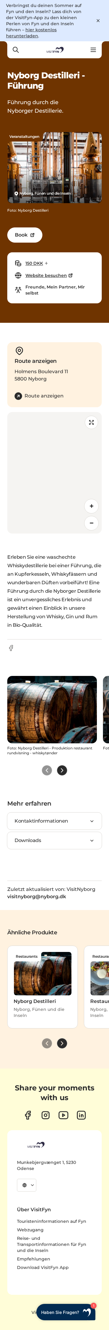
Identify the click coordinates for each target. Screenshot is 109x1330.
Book (21, 235)
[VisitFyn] (35, 1144)
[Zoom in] (91, 506)
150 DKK (34, 263)
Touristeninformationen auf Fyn (51, 1221)
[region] (54, 473)
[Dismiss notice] (98, 21)
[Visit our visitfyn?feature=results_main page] (63, 1115)
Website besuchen (46, 275)
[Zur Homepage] (54, 49)
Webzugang (30, 1230)
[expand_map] (91, 422)
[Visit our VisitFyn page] (27, 1115)
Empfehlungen (33, 1259)
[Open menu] (93, 50)
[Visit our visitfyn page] (45, 1115)
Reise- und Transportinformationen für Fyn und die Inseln (51, 1244)
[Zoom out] (91, 523)
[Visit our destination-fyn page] (81, 1115)
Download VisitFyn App (43, 1267)
